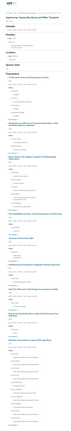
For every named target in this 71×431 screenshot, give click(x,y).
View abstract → (13, 119)
